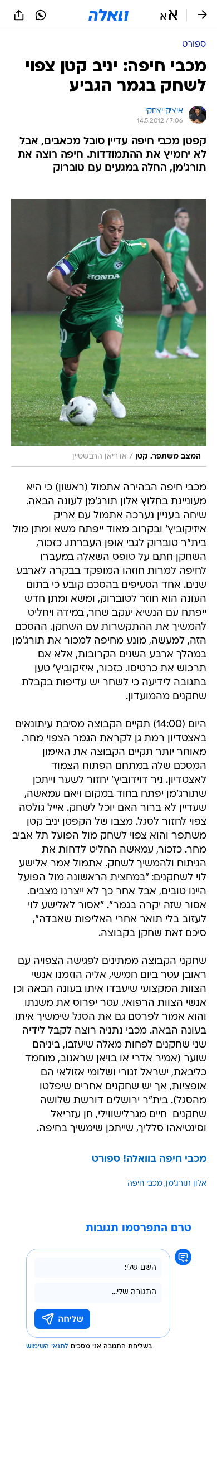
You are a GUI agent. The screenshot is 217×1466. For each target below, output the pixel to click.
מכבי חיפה (144, 1183)
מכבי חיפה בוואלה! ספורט (149, 1159)
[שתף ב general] (19, 15)
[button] (168, 15)
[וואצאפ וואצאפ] (40, 15)
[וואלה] (108, 15)
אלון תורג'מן (186, 1183)
